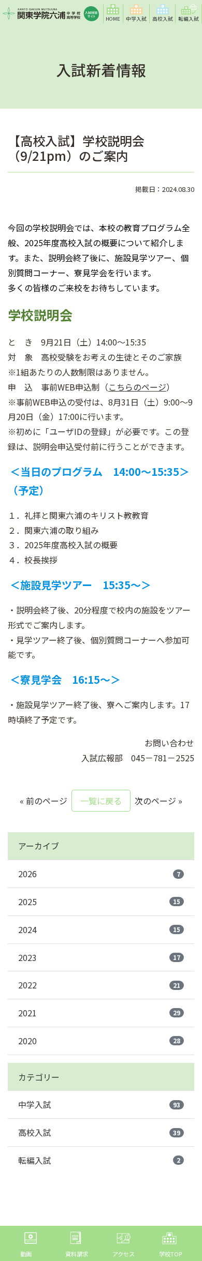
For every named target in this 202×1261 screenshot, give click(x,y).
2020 (99, 1040)
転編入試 (99, 1160)
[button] (136, 13)
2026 (99, 873)
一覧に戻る (101, 800)
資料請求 (76, 1254)
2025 (99, 901)
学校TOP (170, 1254)
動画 (26, 1254)
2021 (99, 1013)
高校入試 (99, 1132)
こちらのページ (137, 387)
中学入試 (99, 1104)
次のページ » (158, 800)
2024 (99, 929)
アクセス (123, 1254)
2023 (99, 957)
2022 (99, 985)
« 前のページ (43, 800)
